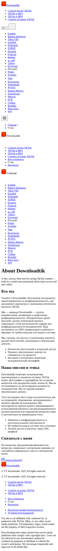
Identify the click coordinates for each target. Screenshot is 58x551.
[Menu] (4, 118)
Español (12, 42)
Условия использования (21, 512)
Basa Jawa (13, 108)
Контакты (13, 165)
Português (13, 45)
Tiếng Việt (13, 39)
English (11, 33)
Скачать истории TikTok (21, 19)
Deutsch (12, 51)
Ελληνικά (13, 66)
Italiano (11, 57)
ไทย (10, 78)
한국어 (11, 87)
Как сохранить (16, 159)
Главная (12, 125)
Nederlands (13, 84)
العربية (11, 60)
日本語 (11, 48)
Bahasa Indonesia (17, 36)
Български (13, 81)
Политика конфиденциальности (25, 510)
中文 (10, 99)
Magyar (12, 96)
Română (12, 105)
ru (4, 28)
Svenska (12, 74)
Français (12, 54)
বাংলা (10, 111)
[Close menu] (4, 140)
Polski (11, 72)
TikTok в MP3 (15, 13)
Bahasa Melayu (16, 90)
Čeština (11, 103)
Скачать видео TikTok (20, 10)
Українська (14, 93)
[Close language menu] (4, 178)
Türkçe (11, 63)
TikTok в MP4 (15, 16)
